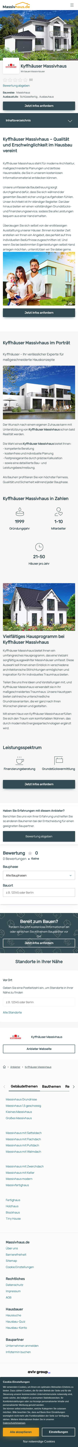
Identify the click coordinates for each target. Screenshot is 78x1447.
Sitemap (11, 1261)
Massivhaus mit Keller (20, 1173)
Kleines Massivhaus (19, 1112)
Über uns (12, 1248)
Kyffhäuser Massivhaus (38, 1067)
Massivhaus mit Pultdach (22, 1145)
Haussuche (13, 1315)
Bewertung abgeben (16, 86)
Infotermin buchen (18, 1352)
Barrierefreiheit (16, 1255)
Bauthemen (51, 1086)
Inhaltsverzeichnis (18, 120)
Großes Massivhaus (19, 1118)
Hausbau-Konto (16, 1328)
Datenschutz (14, 1285)
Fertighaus (13, 1200)
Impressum (13, 1291)
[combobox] (39, 894)
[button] (72, 5)
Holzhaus (12, 1206)
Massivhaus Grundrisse (21, 1099)
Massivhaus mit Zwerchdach (25, 1166)
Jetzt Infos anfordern (39, 105)
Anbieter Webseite (39, 1049)
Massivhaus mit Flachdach (23, 1139)
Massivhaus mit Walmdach (23, 1152)
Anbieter (15, 1067)
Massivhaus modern (19, 1179)
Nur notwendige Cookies (39, 1441)
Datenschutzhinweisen (14, 1423)
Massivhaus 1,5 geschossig (23, 1106)
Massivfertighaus (17, 1185)
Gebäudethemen (24, 1086)
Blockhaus (13, 1212)
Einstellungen (58, 1431)
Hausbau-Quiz (15, 1321)
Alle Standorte (12, 1012)
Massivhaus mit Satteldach (24, 1133)
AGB (8, 1297)
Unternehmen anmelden (22, 1346)
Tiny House (13, 1219)
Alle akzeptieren (21, 1432)
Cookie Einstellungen (20, 1267)
